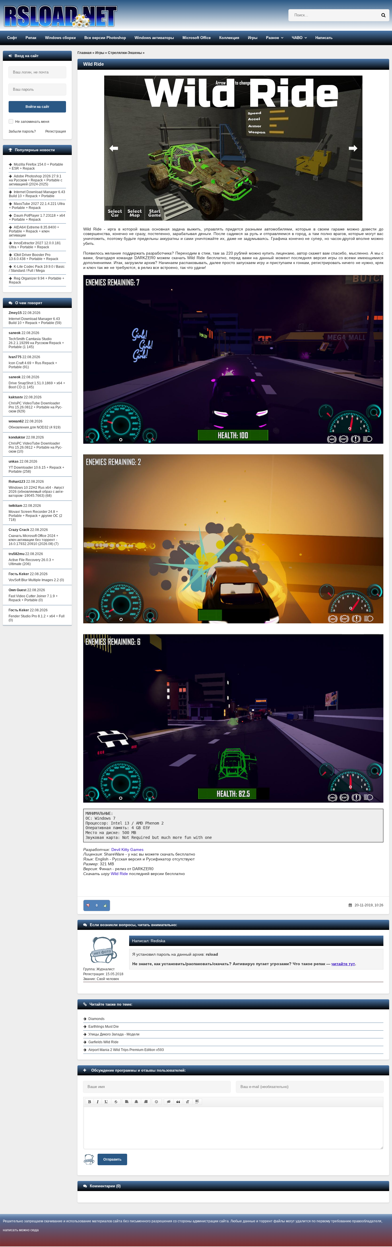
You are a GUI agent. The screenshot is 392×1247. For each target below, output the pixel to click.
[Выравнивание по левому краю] (127, 1102)
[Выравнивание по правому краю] (146, 1102)
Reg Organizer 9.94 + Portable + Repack (36, 280)
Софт (12, 38)
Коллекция (229, 38)
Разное (272, 38)
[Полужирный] (89, 1102)
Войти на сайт (37, 107)
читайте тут (343, 963)
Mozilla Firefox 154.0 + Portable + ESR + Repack (36, 166)
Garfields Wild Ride (103, 1042)
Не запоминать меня (32, 122)
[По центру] (136, 1102)
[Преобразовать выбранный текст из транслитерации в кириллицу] (188, 1102)
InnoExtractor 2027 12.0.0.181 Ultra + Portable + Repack (35, 245)
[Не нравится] (88, 905)
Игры (252, 38)
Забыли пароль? (22, 131)
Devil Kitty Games (127, 849)
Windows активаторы (154, 38)
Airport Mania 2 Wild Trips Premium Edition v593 (126, 1050)
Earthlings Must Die (103, 1027)
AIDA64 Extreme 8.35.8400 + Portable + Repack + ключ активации (34, 231)
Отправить (112, 1159)
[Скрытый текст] (169, 1102)
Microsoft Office (197, 38)
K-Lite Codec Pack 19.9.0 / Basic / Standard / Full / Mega (37, 269)
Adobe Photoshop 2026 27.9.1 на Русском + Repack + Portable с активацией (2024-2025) (35, 180)
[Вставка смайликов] (157, 1102)
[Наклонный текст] (98, 1102)
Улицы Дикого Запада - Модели (113, 1034)
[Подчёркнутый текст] (106, 1102)
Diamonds (96, 1019)
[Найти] (383, 15)
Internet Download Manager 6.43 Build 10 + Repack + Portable (37, 194)
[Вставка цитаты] (178, 1102)
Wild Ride (119, 873)
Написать (324, 38)
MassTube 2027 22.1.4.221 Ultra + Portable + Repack (37, 206)
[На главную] (75, 15)
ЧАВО (297, 38)
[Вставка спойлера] (197, 1102)
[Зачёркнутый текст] (116, 1102)
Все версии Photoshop (105, 38)
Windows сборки (60, 38)
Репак (31, 38)
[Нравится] (105, 905)
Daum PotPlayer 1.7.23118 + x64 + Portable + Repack (37, 218)
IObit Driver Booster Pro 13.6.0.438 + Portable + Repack (33, 257)
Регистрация (55, 131)
